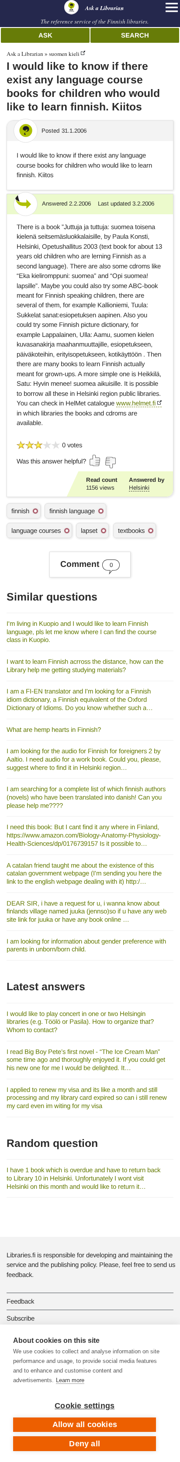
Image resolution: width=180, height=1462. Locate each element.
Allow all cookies (84, 1424)
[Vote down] (110, 462)
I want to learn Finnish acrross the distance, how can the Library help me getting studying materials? (85, 665)
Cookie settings (84, 1405)
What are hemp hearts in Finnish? (54, 729)
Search (135, 35)
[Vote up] (95, 460)
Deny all (84, 1443)
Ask (45, 35)
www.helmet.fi (136, 403)
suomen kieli (64, 54)
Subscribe (21, 1318)
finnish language (72, 511)
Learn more (70, 1380)
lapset (89, 530)
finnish (20, 511)
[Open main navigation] (172, 7)
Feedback (20, 1301)
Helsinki (139, 487)
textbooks (131, 530)
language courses (36, 530)
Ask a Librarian (25, 54)
